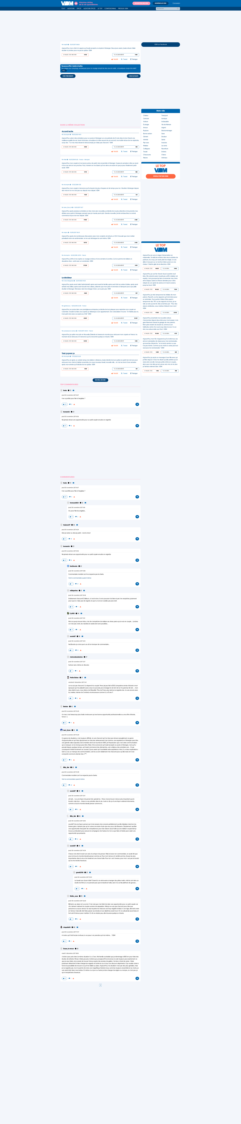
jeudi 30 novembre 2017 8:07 (70, 395)
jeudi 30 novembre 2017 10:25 (70, 711)
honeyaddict (74, 503)
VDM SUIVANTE (133, 76)
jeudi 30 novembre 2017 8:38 (76, 571)
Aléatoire (71, 8)
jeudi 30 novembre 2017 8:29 (70, 529)
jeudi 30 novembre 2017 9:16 (76, 507)
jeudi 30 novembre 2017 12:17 (76, 661)
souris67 (73, 636)
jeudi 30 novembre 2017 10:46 (77, 595)
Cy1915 (72, 613)
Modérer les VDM (160, 3)
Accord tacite (67, 132)
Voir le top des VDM (160, 176)
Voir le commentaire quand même (79, 578)
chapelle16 (67, 927)
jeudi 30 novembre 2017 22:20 (77, 901)
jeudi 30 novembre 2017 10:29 (70, 735)
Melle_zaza (74, 896)
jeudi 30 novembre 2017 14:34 (77, 850)
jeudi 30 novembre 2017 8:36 (70, 416)
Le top (100, 8)
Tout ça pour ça (68, 353)
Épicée (79, 8)
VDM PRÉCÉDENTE (68, 76)
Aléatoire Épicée (89, 8)
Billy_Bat (66, 767)
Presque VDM (123, 8)
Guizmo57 (67, 525)
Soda (65, 390)
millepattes (74, 590)
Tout (63, 8)
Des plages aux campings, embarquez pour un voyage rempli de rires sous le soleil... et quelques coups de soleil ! (98, 68)
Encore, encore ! (100, 380)
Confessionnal (110, 8)
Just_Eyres (67, 730)
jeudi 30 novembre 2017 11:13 (76, 618)
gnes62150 (80, 872)
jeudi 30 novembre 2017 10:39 (70, 772)
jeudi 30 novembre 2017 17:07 (70, 932)
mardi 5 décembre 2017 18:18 (70, 953)
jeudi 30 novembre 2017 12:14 (76, 641)
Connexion (176, 3)
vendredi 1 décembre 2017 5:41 (77, 682)
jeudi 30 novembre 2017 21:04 (83, 877)
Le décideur (67, 278)
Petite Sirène (74, 678)
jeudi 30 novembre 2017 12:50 (77, 821)
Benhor (65, 706)
